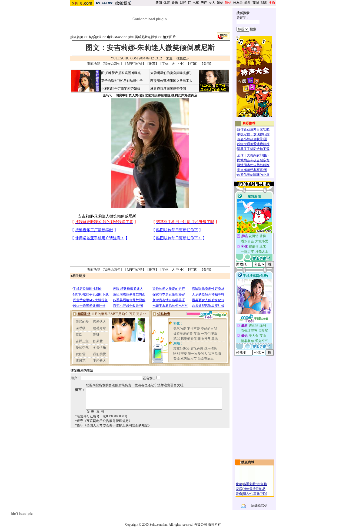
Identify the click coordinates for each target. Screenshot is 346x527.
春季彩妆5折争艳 (255, 484)
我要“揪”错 (134, 64)
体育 (167, 3)
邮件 (247, 3)
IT (189, 3)
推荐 (152, 64)
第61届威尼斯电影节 (142, 37)
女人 (212, 3)
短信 (220, 3)
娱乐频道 (95, 37)
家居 (239, 489)
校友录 (238, 3)
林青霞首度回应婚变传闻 (168, 88)
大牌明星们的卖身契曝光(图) (170, 73)
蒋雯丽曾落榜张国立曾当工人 (171, 81)
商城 (255, 3)
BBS (264, 3)
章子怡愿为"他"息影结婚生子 (122, 81)
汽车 (195, 3)
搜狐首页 (76, 37)
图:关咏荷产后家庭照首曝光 (121, 73)
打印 (192, 64)
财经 (183, 3)
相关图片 (169, 37)
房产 (204, 3)
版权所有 (214, 524)
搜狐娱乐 (183, 58)
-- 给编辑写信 (257, 506)
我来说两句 (112, 64)
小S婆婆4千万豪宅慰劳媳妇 (120, 88)
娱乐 (175, 3)
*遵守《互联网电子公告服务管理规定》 (103, 421)
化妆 (239, 484)
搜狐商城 (247, 462)
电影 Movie (115, 37)
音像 (239, 494)
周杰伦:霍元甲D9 (255, 494)
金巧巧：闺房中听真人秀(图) (123, 95)
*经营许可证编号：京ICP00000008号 (101, 416)
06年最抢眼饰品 (254, 489)
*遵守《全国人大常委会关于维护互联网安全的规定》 (113, 425)
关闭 (206, 64)
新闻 (158, 3)
